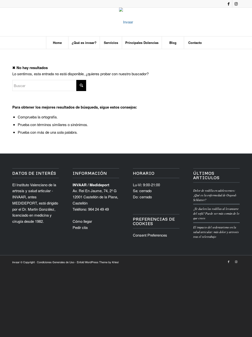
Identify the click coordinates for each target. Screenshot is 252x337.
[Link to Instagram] (236, 3)
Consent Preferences (150, 235)
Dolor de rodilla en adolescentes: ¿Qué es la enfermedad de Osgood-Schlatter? (215, 195)
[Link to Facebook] (228, 3)
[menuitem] (57, 43)
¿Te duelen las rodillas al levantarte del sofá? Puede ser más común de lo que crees (216, 213)
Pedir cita (80, 227)
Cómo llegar (82, 221)
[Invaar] (126, 22)
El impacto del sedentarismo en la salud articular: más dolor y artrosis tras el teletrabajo (216, 232)
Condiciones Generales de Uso (55, 262)
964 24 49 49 (98, 209)
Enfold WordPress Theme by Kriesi (98, 262)
